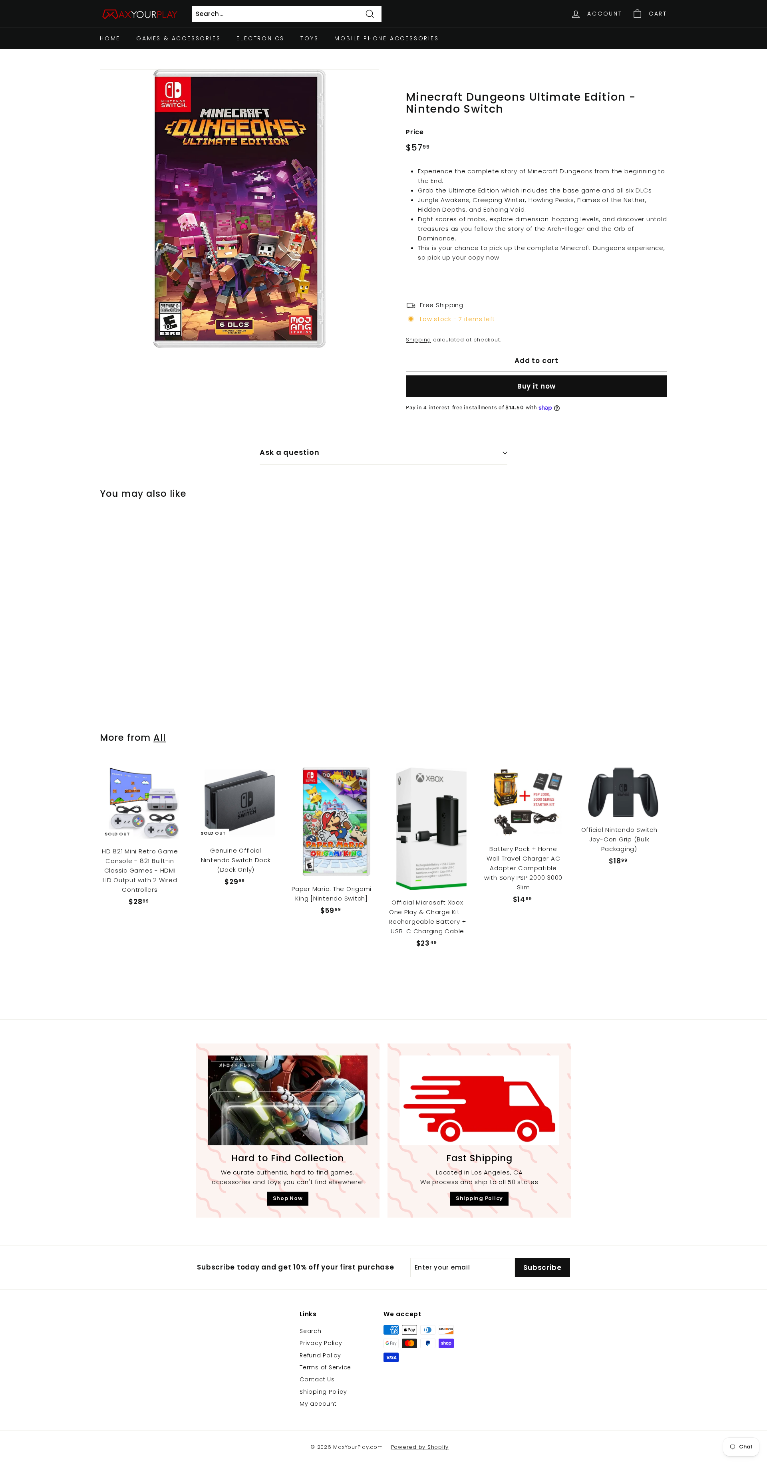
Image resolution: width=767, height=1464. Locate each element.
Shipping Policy (479, 1198)
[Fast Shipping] (479, 1100)
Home (110, 38)
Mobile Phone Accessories (386, 38)
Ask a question (290, 452)
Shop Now (288, 1198)
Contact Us (317, 1379)
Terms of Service (325, 1367)
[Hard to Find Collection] (288, 1100)
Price (415, 132)
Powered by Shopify (420, 1447)
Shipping (418, 339)
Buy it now (536, 386)
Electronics (260, 38)
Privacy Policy (321, 1343)
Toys (309, 38)
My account (318, 1404)
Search (311, 1331)
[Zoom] (239, 208)
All (159, 737)
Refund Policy (320, 1355)
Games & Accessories (178, 38)
